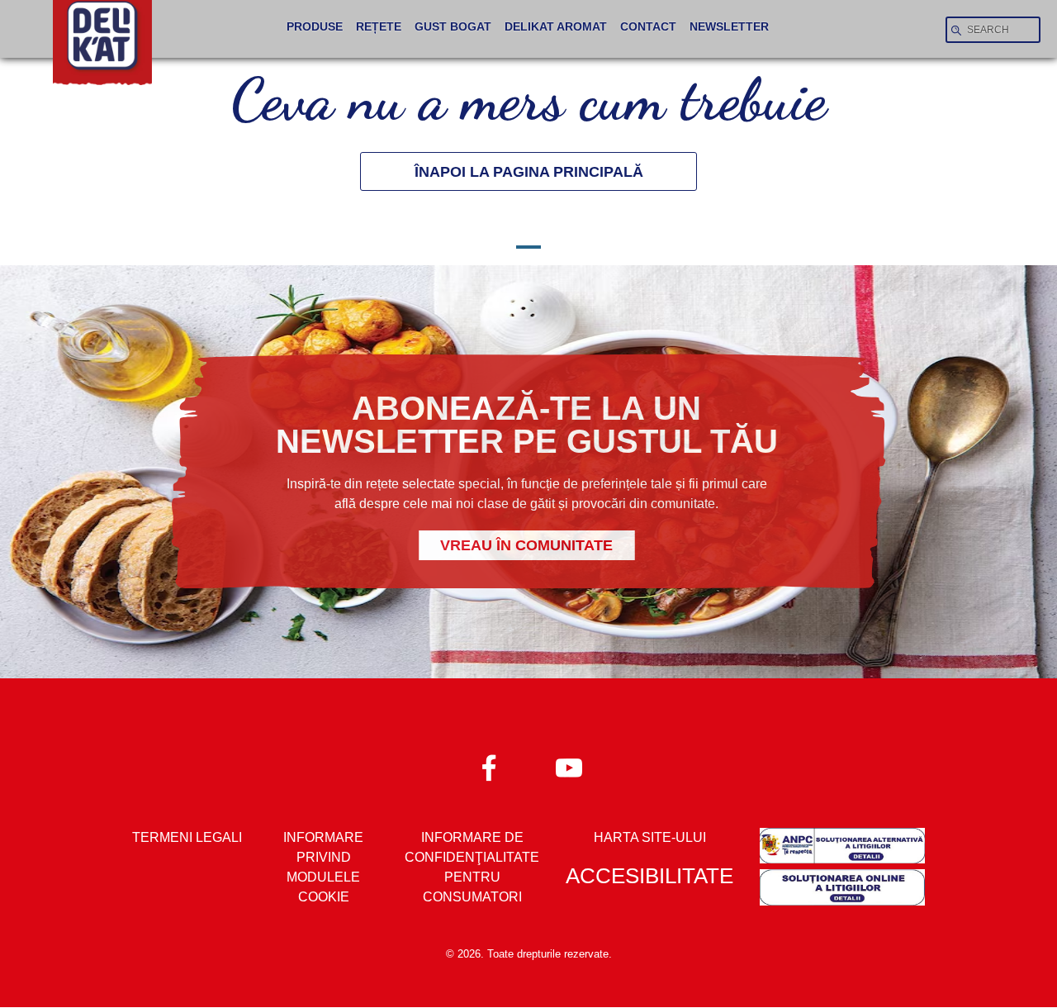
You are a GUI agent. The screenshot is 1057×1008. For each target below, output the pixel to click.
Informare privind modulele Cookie (323, 867)
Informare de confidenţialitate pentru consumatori (472, 867)
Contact (648, 27)
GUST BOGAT (453, 27)
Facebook (489, 767)
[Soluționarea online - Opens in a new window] (842, 890)
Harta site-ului (650, 837)
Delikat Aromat (556, 27)
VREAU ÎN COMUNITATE (526, 545)
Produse (315, 27)
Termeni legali (187, 837)
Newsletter (729, 27)
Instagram (568, 767)
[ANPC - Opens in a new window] (842, 848)
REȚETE (378, 27)
